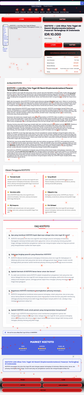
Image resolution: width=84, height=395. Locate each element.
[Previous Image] (10, 41)
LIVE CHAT (43, 389)
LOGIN (21, 19)
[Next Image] (40, 41)
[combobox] (40, 3)
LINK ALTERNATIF (63, 385)
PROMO (23, 380)
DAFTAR (62, 19)
